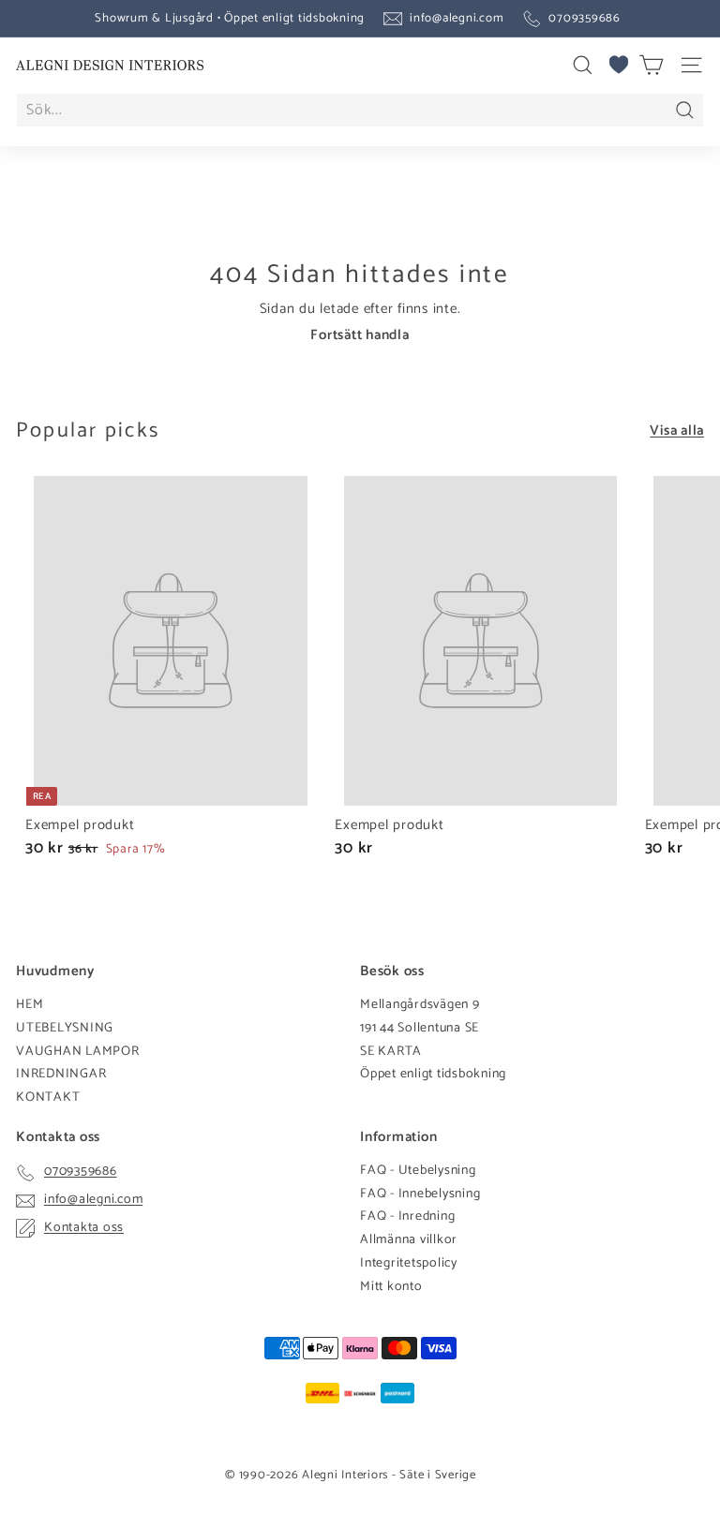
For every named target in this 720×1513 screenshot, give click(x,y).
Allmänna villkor (409, 1240)
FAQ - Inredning (407, 1216)
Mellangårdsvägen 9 (420, 1005)
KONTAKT (48, 1097)
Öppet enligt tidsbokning (433, 1074)
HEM (29, 1005)
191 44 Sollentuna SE (419, 1028)
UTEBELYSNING (64, 1028)
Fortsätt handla (359, 335)
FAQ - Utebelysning (418, 1170)
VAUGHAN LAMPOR (78, 1051)
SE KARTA (391, 1051)
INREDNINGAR (61, 1074)
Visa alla (677, 431)
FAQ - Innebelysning (420, 1194)
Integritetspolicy (409, 1263)
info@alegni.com (456, 18)
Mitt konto (391, 1287)
